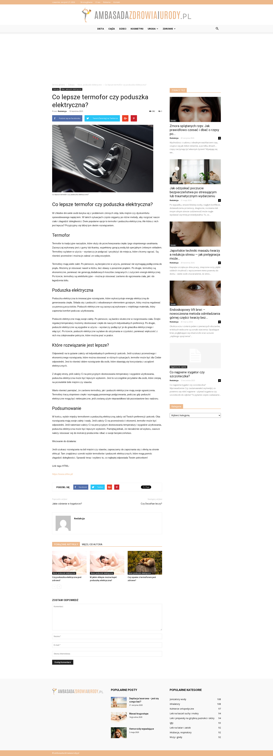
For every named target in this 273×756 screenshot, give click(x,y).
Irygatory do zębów (178, 367)
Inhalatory (175, 703)
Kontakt (116, 2)
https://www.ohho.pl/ (62, 474)
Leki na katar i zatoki (180, 727)
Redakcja (62, 111)
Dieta (100, 28)
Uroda (152, 28)
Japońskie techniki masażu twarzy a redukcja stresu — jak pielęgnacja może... (195, 254)
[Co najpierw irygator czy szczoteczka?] (195, 355)
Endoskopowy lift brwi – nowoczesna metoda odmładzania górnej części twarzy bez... (195, 313)
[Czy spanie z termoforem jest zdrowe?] (145, 563)
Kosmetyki (137, 28)
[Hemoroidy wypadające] (119, 732)
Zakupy (56, 89)
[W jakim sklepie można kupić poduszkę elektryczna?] (107, 563)
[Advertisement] (136, 56)
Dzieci (122, 28)
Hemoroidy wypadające (141, 729)
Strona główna (86, 2)
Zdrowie (168, 28)
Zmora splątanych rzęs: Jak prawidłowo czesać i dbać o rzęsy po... (194, 130)
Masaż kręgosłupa (138, 713)
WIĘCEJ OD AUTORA (92, 544)
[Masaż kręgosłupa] (119, 717)
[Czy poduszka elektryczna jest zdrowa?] (69, 563)
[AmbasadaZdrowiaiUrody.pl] (136, 15)
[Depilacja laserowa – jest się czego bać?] (119, 702)
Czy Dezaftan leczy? (151, 503)
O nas (97, 2)
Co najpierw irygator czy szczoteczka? (187, 374)
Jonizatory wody (178, 699)
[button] (217, 29)
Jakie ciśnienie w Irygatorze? (67, 503)
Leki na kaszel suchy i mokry (184, 713)
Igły (171, 722)
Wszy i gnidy (176, 737)
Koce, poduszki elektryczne (71, 89)
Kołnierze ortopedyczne (182, 708)
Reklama (106, 2)
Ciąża (111, 28)
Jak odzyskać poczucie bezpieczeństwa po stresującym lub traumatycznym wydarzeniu (193, 192)
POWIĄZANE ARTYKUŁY (66, 544)
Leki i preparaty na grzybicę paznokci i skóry (192, 718)
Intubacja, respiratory (180, 732)
